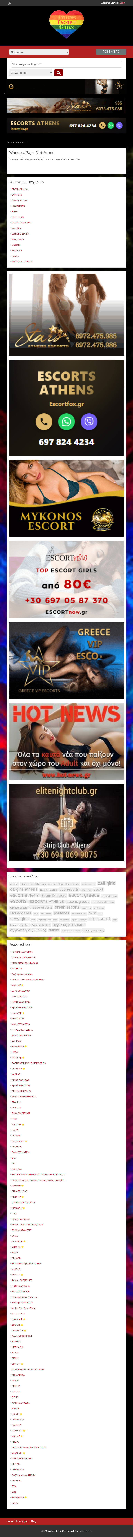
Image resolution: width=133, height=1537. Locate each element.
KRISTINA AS (18, 1018)
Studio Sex (17, 250)
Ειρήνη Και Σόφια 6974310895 (26, 1263)
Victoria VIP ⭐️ (19, 1241)
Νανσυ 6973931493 (21, 1002)
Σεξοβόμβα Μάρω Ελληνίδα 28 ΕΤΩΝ (29, 1447)
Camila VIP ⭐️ (18, 1430)
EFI (13, 1163)
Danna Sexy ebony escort (24, 957)
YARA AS (16, 1074)
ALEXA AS (16, 1147)
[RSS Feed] (9, 2)
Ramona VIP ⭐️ (19, 1046)
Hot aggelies (20, 913)
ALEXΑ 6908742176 (21, 1091)
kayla (36, 914)
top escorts (64, 920)
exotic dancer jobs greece (103, 902)
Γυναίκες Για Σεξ (19, 925)
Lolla (14, 1213)
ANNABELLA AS (19, 1191)
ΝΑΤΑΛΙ (15, 1130)
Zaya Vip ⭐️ (17, 1325)
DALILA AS (17, 1169)
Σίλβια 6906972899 (21, 1113)
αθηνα (54, 930)
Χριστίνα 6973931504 (22, 1007)
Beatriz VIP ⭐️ (18, 1453)
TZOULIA (16, 1102)
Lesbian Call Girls (20, 234)
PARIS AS (16, 1108)
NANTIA (15, 1408)
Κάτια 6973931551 (21, 1403)
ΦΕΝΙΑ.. (15, 1353)
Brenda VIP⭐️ (18, 1208)
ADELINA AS (18, 1469)
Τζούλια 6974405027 (22, 1230)
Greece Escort (18, 907)
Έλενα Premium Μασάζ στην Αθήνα (28, 1369)
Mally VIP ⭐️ (18, 1186)
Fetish (14, 211)
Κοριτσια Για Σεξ (41, 925)
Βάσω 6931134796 (21, 1152)
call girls (106, 883)
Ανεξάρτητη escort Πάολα (24, 1475)
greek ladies (99, 908)
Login (122, 3)
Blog (33, 1521)
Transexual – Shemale (22, 261)
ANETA (15, 1442)
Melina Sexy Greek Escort (24, 1308)
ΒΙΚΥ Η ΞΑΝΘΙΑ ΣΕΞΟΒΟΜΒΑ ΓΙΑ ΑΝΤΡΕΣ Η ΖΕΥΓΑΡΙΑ (38, 1174)
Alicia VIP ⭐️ (18, 1197)
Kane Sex (16, 228)
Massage (16, 245)
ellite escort (86, 890)
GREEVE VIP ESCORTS (23, 1202)
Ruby (14, 1119)
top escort (52, 920)
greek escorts (67, 907)
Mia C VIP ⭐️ (18, 1124)
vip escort (99, 919)
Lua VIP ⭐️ (17, 1414)
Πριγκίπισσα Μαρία (21, 1219)
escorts (18, 901)
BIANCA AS (17, 1347)
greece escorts (40, 907)
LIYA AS (15, 1052)
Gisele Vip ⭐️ (18, 1057)
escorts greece (77, 902)
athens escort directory (33, 884)
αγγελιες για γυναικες (28, 930)
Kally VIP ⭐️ (17, 1275)
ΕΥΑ (14, 1486)
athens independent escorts (63, 884)
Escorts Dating (18, 206)
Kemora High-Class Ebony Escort (27, 1224)
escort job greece (109, 896)
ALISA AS (16, 1258)
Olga (14, 1492)
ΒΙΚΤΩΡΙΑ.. (17, 1481)
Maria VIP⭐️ (18, 985)
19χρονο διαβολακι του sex (24, 1297)
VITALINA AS (18, 1419)
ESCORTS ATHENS (46, 902)
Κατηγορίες (22, 1521)
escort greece (84, 895)
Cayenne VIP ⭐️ (19, 1141)
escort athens (24, 895)
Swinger (16, 256)
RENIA (15, 1397)
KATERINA (17, 968)
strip (33, 920)
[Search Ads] (58, 72)
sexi (100, 914)
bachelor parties (88, 884)
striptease (42, 920)
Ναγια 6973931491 (21, 1291)
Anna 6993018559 (20, 1080)
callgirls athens (23, 889)
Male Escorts (18, 239)
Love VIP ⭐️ (17, 1364)
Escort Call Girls (19, 200)
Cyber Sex (17, 195)
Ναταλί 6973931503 (21, 1035)
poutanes (61, 913)
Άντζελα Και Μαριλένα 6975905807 (28, 980)
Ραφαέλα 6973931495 (22, 952)
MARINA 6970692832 (22, 1458)
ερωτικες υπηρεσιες (93, 930)
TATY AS (16, 1392)
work (115, 920)
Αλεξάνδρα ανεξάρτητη (22, 974)
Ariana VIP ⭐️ (18, 1069)
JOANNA (16, 1341)
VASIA (15, 1236)
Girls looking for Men (21, 222)
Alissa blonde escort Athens (25, 963)
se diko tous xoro (79, 914)
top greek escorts (79, 920)
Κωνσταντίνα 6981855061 (24, 1096)
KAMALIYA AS (18, 1314)
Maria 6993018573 (21, 1024)
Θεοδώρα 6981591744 (22, 1302)
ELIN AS (16, 1464)
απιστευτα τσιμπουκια (71, 931)
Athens (14, 883)
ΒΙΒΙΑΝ (15, 1358)
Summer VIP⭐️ (19, 1330)
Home (9, 142)
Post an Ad (111, 51)
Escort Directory (53, 895)
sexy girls (19, 919)
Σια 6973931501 (19, 996)
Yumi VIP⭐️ (17, 1436)
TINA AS (15, 1380)
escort (98, 889)
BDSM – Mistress (20, 189)
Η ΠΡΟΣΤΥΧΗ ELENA (22, 1030)
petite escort (46, 914)
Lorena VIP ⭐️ (18, 1319)
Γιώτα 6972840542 (21, 1286)
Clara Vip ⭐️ (18, 1247)
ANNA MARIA (18, 1375)
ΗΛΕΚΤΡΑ (16, 1425)
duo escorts (69, 889)
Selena (15, 1503)
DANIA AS (16, 1041)
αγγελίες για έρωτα (69, 925)
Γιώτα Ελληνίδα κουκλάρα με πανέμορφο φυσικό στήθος (38, 1180)
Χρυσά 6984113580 (21, 1085)
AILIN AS (16, 1135)
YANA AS (16, 1269)
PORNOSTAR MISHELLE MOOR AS (29, 1063)
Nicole (15, 1252)
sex (92, 913)
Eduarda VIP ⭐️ (19, 1497)
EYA (14, 1158)
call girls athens (48, 889)
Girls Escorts (18, 217)
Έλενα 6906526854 (21, 991)
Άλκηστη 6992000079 (22, 1336)
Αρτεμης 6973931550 (22, 1280)
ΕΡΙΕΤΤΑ (16, 1386)
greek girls (86, 908)
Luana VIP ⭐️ (18, 1013)
